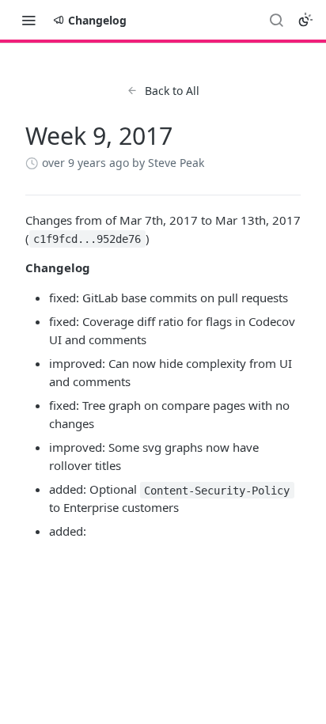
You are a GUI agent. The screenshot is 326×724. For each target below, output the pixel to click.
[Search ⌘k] (276, 19)
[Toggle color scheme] (305, 19)
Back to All (172, 90)
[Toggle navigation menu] (28, 19)
